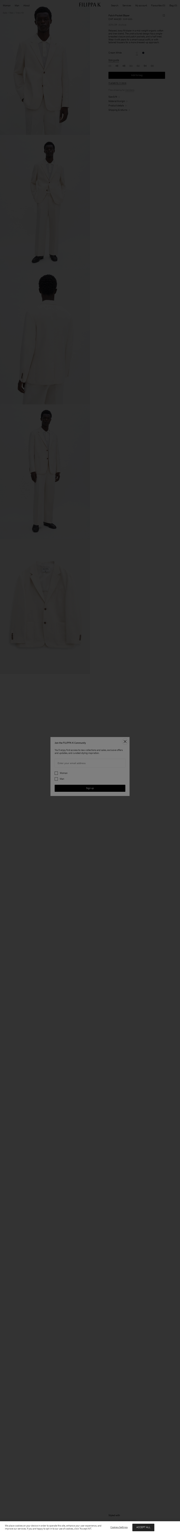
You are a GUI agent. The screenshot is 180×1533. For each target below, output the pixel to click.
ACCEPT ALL (143, 1527)
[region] (90, 1527)
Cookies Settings (119, 1527)
